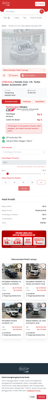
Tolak (32, 397)
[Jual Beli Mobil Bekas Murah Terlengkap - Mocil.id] (6, 3)
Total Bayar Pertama (10, 158)
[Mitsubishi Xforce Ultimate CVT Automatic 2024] (12, 310)
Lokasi (16, 18)
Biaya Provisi (7, 210)
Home (4, 26)
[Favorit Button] (19, 266)
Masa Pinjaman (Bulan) (11, 178)
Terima (41, 397)
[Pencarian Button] (42, 11)
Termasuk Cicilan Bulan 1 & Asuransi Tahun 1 (31, 167)
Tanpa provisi (40, 210)
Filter (5, 18)
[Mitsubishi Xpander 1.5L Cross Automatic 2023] (36, 271)
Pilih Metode (7, 147)
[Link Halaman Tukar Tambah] (32, 4)
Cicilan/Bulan (7, 219)
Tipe (24, 18)
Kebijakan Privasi (33, 390)
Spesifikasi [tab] (39, 101)
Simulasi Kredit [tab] (11, 101)
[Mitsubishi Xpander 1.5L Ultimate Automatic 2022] (12, 271)
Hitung (24, 188)
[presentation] (44, 49)
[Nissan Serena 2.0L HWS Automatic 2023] (36, 310)
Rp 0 (44, 206)
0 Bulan (43, 223)
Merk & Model (36, 18)
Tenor (4, 223)
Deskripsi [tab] (27, 101)
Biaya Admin (7, 206)
